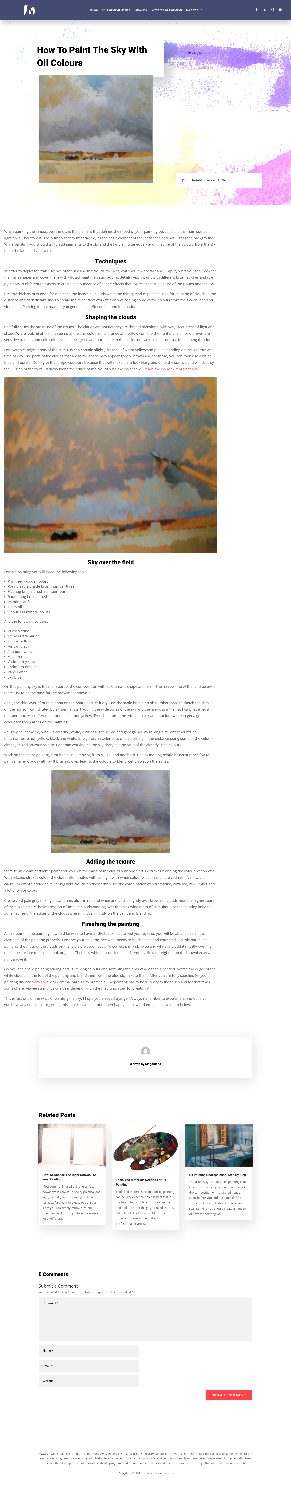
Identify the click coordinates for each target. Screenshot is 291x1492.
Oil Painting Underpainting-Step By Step (217, 1175)
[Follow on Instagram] (272, 9)
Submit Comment (229, 1395)
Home (93, 10)
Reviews (192, 10)
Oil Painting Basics (116, 10)
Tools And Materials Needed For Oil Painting (141, 1182)
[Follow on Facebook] (256, 9)
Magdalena (153, 1064)
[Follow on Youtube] (280, 9)
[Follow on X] (264, 9)
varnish (38, 982)
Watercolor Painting (166, 10)
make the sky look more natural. (171, 369)
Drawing (141, 10)
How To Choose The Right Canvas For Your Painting (69, 1177)
